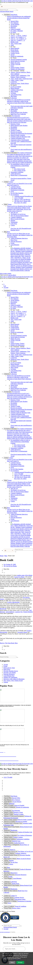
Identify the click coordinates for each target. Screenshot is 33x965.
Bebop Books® (15, 48)
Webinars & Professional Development (21, 133)
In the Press (14, 223)
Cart (5, 285)
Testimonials (14, 222)
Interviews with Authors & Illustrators (14, 679)
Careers (13, 225)
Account (6, 287)
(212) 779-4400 (18, 198)
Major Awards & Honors (17, 219)
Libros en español (15, 29)
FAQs (12, 191)
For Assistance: (15, 194)
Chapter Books (15, 51)
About (5, 204)
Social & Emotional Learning (19, 59)
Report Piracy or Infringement (19, 175)
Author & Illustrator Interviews (19, 238)
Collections (7, 98)
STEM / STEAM (15, 64)
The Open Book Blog (19, 235)
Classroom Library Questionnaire (20, 140)
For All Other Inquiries (17, 193)
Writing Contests (20, 165)
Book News (14, 240)
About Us (19, 208)
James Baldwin (10, 612)
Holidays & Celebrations (10, 677)
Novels (13, 54)
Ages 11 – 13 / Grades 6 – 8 (18, 38)
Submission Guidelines (17, 172)
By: (10, 566)
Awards (6, 664)
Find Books (7, 14)
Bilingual (13, 27)
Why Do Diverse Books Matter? (20, 215)
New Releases (14, 23)
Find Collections (19, 101)
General (6, 682)
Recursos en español (16, 132)
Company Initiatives (16, 217)
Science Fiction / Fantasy (17, 67)
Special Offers (14, 21)
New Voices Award (19, 169)
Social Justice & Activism (18, 61)
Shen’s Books (14, 91)
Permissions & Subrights (17, 190)
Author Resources (16, 173)
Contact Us (7, 895)
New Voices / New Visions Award (13, 680)
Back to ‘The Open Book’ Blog (9, 643)
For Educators (7, 115)
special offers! (12, 275)
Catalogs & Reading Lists (18, 138)
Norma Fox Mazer (19, 577)
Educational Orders (16, 188)
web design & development (5, 932)
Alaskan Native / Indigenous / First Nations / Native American (20, 76)
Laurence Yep (19, 612)
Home (1, 555)
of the (26, 575)
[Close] (0, 4)
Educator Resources (16, 241)
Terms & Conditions (9, 906)
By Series (13, 32)
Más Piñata (14, 96)
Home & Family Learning (18, 135)
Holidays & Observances (17, 69)
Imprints (13, 220)
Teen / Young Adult (16, 43)
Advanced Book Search (6, 11)
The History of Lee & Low (18, 214)
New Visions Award (19, 170)
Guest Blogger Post (9, 676)
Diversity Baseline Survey (21, 229)
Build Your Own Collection (18, 114)
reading (19, 575)
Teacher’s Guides (15, 130)
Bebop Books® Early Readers (19, 112)
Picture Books (14, 50)
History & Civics (15, 62)
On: (10, 564)
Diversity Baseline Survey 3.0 (11, 855)
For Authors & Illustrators (10, 152)
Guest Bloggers (15, 244)
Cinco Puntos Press (16, 94)
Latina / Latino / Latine (17, 80)
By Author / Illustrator (17, 30)
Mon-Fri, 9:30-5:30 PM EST (22, 199)
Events (12, 243)
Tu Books (13, 93)
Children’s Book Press (17, 90)
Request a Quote (15, 124)
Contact (6, 181)
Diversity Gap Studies (10, 672)
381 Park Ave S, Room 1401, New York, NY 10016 (22, 201)
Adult (12, 45)
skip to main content (5, 273)
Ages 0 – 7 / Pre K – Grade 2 (19, 35)
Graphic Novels (15, 53)
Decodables (14, 26)
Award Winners (15, 24)
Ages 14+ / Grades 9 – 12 (18, 40)
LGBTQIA (14, 82)
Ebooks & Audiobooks (17, 56)
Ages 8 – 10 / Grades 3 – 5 (18, 37)
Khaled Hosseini (28, 612)
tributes (30, 575)
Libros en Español (8, 805)
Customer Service (15, 186)
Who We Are (14, 212)
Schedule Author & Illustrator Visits (20, 136)
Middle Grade (14, 42)
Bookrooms (14, 128)
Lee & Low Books (16, 86)
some (22, 575)
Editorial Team (8, 841)
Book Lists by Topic (9, 668)
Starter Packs (14, 109)
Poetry (12, 66)
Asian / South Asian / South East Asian (21, 78)
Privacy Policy (8, 908)
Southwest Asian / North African (20, 83)
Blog (5, 232)
